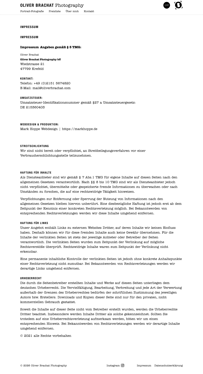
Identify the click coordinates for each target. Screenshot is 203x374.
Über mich (72, 11)
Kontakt (89, 11)
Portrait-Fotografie (32, 11)
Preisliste (55, 11)
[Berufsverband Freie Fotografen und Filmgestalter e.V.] (166, 5)
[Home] (52, 5)
